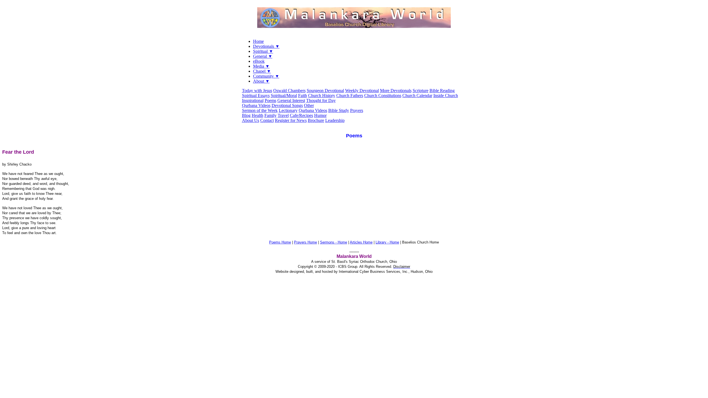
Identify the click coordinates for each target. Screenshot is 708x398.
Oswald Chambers (289, 90)
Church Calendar (417, 95)
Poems (270, 100)
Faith (302, 95)
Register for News (291, 120)
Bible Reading (442, 90)
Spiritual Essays (256, 95)
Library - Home (387, 242)
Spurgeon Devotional (325, 90)
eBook (259, 61)
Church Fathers (349, 95)
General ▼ (262, 56)
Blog (246, 115)
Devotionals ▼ (266, 46)
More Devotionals (396, 90)
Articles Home (361, 242)
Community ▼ (266, 76)
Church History (321, 95)
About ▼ (261, 81)
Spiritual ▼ (263, 51)
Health (257, 115)
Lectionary (288, 110)
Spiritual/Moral (284, 95)
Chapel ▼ (262, 71)
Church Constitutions (382, 95)
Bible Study (338, 110)
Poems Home (280, 242)
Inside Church (445, 95)
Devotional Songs (287, 105)
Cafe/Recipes (301, 115)
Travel (283, 115)
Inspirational (253, 100)
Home (258, 41)
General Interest (291, 100)
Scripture (420, 90)
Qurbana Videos (256, 105)
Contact (267, 120)
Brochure (316, 120)
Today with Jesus (257, 90)
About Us (250, 120)
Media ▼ (261, 66)
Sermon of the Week (260, 110)
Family (270, 115)
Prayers (356, 110)
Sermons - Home (333, 242)
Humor (320, 115)
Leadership (335, 120)
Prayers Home (305, 242)
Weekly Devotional (362, 90)
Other (309, 105)
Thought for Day (321, 100)
